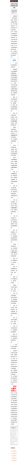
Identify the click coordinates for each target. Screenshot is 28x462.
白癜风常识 (13, 2)
